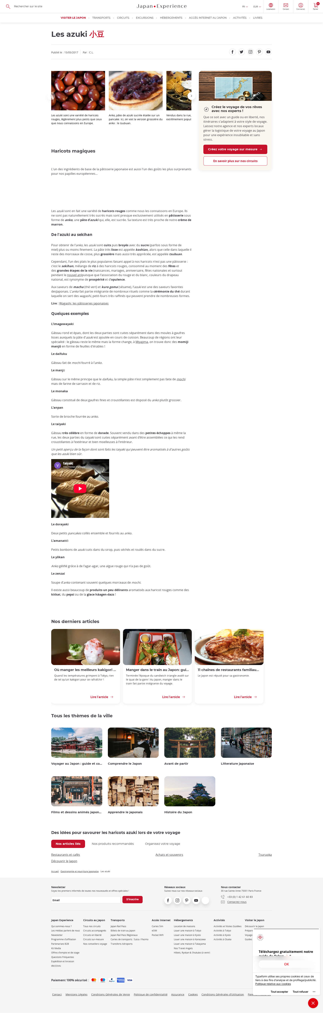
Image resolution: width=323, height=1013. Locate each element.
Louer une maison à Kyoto (187, 935)
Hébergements (171, 18)
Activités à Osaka (222, 939)
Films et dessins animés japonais (76, 812)
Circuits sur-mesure (93, 939)
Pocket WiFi (158, 935)
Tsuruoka (265, 855)
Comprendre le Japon (125, 763)
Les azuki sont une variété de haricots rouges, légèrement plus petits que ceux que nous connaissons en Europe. (76, 119)
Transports (101, 18)
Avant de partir (176, 763)
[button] (51, 96)
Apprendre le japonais (125, 812)
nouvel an (74, 275)
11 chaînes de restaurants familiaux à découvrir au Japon (229, 670)
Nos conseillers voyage (95, 943)
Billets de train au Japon (123, 930)
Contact (57, 994)
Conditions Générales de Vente (110, 994)
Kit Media (56, 948)
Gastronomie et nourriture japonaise (80, 871)
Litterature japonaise (237, 763)
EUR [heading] (255, 6)
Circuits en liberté (92, 935)
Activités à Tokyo (222, 930)
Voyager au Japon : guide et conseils (76, 763)
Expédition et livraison (62, 961)
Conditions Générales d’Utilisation (223, 994)
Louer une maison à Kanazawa (190, 939)
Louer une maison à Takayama (190, 943)
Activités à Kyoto (222, 935)
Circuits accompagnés (94, 930)
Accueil (55, 871)
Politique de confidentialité (150, 994)
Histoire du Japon (178, 812)
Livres (257, 18)
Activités (240, 18)
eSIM (154, 930)
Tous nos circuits (92, 926)
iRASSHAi (56, 965)
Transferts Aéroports (122, 943)
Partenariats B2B (60, 943)
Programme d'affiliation (63, 939)
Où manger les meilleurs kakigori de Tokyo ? (85, 670)
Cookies (193, 994)
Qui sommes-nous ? (61, 926)
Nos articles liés (68, 843)
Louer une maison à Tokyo (187, 930)
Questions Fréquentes (62, 957)
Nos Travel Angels (183, 948)
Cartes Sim (157, 926)
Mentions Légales (76, 994)
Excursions (144, 18)
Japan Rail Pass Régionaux (124, 935)
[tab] (68, 844)
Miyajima (142, 342)
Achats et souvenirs (169, 855)
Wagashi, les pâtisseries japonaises (84, 303)
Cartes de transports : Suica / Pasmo (129, 939)
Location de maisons (184, 926)
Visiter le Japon (73, 18)
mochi (181, 379)
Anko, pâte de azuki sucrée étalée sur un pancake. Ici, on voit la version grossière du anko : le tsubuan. (136, 119)
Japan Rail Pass (118, 926)
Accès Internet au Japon (208, 18)
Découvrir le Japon (64, 861)
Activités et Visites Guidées (228, 926)
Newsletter (57, 935)
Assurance (177, 994)
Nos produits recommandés (113, 843)
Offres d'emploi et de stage (65, 952)
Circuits (123, 18)
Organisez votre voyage (162, 843)
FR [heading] (243, 6)
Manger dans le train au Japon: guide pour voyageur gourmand (157, 670)
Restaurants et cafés (65, 855)
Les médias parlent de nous (65, 930)
